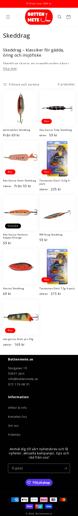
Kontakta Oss (17, 417)
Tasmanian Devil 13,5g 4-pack (54, 182)
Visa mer (10, 68)
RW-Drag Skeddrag (51, 234)
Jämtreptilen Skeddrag (16, 130)
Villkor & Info (17, 408)
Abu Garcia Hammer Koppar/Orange (15, 236)
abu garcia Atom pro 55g (18, 339)
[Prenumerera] (65, 468)
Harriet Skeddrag (13, 288)
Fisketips (14, 434)
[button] (8, 17)
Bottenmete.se (43, 513)
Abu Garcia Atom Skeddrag (19, 180)
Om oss (13, 425)
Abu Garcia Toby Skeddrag (55, 130)
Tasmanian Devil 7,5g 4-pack (57, 288)
